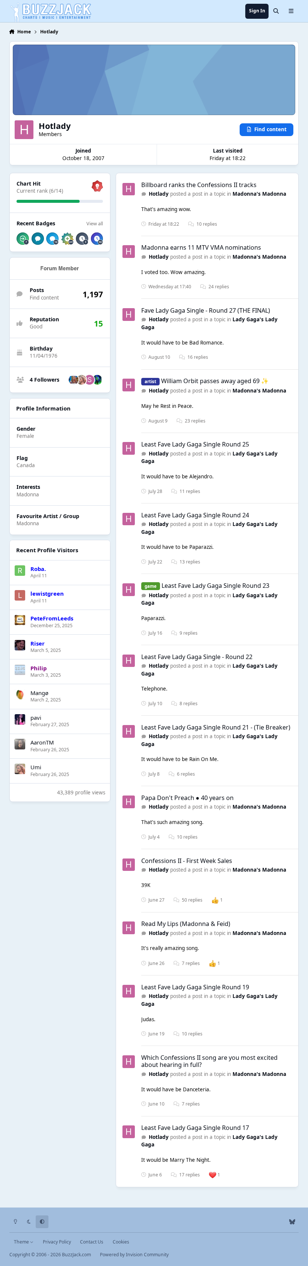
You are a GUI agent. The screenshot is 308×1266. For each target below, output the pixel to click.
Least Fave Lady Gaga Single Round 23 (215, 585)
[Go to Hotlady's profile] (128, 189)
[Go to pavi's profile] (20, 719)
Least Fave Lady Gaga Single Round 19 (195, 987)
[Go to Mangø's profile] (20, 694)
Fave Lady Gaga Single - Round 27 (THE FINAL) (205, 310)
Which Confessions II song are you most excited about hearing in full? (209, 1061)
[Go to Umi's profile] (81, 380)
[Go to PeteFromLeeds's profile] (20, 620)
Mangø (39, 693)
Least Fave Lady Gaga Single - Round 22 (196, 657)
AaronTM (42, 742)
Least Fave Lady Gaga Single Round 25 (195, 444)
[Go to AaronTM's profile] (20, 744)
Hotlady (159, 193)
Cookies (121, 1242)
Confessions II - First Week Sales (186, 861)
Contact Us (91, 1242)
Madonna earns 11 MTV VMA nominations (201, 247)
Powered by (134, 1254)
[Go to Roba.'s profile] (20, 570)
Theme (22, 1242)
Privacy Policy (57, 1242)
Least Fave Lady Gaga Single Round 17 (195, 1128)
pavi (35, 717)
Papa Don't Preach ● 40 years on (187, 798)
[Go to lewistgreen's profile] (20, 595)
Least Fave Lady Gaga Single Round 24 (195, 515)
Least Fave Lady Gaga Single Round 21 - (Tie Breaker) (215, 727)
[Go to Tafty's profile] (97, 380)
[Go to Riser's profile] (20, 645)
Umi (35, 767)
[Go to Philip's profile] (20, 670)
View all (94, 223)
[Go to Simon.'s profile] (74, 380)
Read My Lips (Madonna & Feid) (185, 924)
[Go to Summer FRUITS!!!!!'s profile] (89, 380)
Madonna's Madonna (259, 193)
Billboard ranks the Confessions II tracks (199, 185)
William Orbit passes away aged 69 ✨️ (215, 381)
